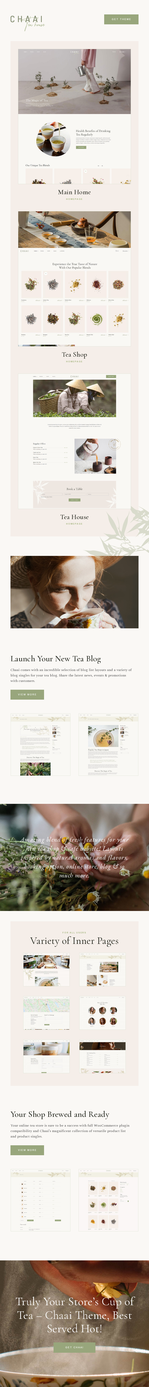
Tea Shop (74, 354)
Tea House (74, 517)
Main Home (74, 192)
